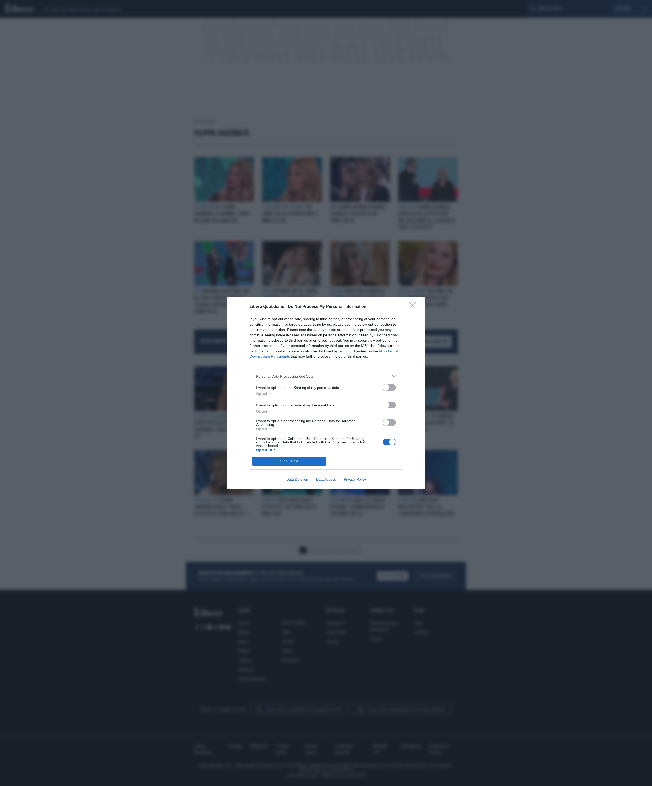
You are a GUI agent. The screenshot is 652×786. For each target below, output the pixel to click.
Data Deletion (297, 479)
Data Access (326, 479)
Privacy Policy (355, 479)
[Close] (414, 307)
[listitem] (326, 376)
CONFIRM (289, 461)
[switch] (389, 387)
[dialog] (326, 393)
